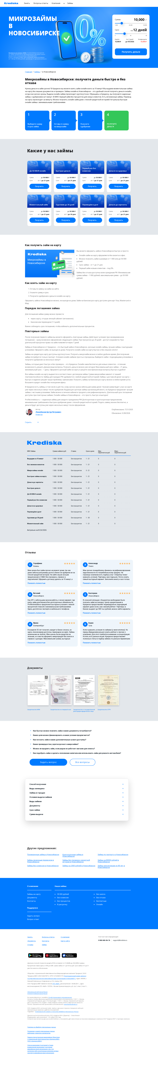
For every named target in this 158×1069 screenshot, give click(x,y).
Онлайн (99, 904)
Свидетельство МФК (33, 709)
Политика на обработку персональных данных (41, 1027)
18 (130, 35)
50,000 (145, 25)
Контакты (31, 901)
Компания (56, 3)
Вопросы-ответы (41, 3)
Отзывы (30, 945)
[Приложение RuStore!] (69, 955)
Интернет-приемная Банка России (37, 993)
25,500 (130, 25)
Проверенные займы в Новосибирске (43, 854)
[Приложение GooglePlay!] (35, 955)
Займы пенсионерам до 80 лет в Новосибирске (111, 867)
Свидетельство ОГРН (104, 709)
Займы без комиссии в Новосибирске (43, 866)
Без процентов (63, 901)
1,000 (116, 25)
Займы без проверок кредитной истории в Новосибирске (76, 861)
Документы (32, 897)
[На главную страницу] (11, 3)
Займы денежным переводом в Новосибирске (40, 861)
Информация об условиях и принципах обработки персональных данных (56, 1011)
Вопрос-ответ (33, 919)
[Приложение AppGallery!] (52, 955)
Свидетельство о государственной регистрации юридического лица (84, 710)
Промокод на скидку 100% (17, 53)
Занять (27, 3)
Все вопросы (82, 762)
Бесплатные (101, 901)
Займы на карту (34, 894)
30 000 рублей (63, 894)
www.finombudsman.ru (70, 1004)
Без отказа (100, 897)
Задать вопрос (48, 762)
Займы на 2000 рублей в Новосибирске (78, 866)
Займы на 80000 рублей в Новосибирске (108, 861)
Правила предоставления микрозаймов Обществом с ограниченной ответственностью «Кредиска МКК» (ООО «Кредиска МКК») (43, 1039)
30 (146, 35)
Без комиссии (63, 897)
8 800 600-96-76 (104, 940)
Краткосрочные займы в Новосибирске (72, 855)
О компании (65, 937)
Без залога (100, 894)
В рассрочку (62, 904)
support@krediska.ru (120, 940)
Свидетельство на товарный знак (60, 709)
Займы (70, 3)
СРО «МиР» (56, 984)
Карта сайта (65, 941)
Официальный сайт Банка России (37, 992)
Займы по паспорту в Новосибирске (113, 854)
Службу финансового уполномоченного (60, 997)
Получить (131, 52)
